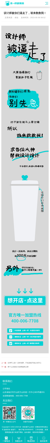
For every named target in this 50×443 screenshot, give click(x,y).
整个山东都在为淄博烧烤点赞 (18, 367)
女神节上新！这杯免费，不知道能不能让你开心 (24, 363)
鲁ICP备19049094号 (26, 430)
